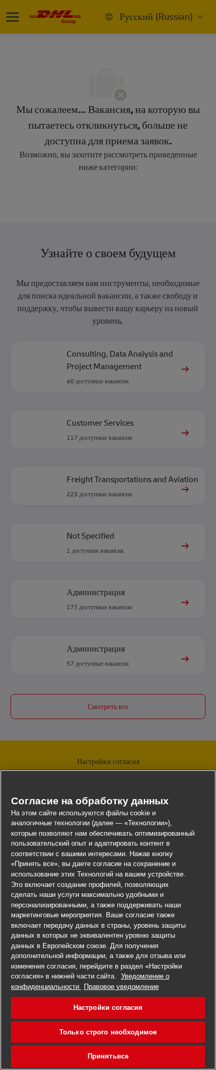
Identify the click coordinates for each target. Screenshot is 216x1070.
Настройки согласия (108, 1007)
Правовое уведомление (121, 987)
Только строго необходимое (108, 1032)
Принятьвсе (108, 1056)
